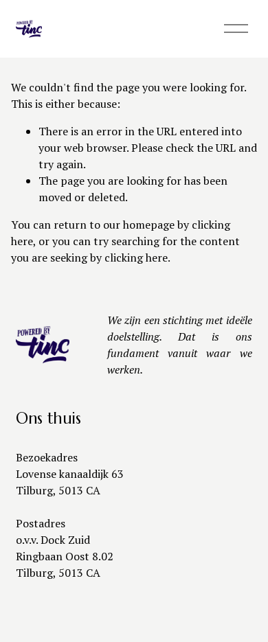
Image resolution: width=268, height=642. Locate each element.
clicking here (136, 257)
